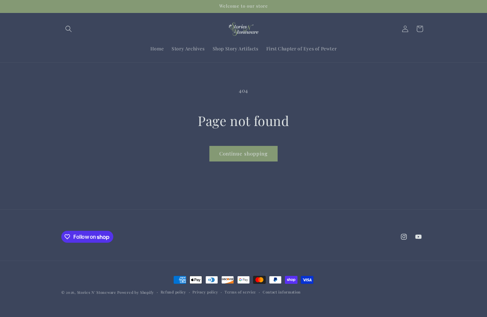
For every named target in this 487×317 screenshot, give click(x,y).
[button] (68, 29)
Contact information (282, 291)
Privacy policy (205, 291)
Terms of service (240, 291)
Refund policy (173, 291)
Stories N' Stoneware (96, 292)
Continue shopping (243, 153)
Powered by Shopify (135, 292)
